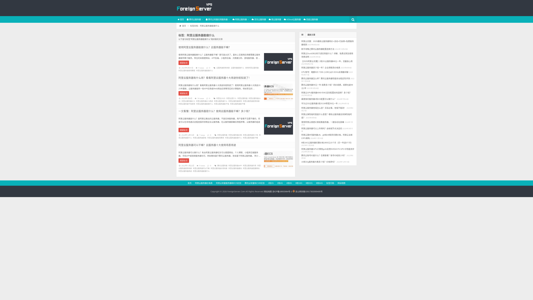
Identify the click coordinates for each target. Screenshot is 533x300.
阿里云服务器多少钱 (250, 135)
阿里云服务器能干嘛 (237, 104)
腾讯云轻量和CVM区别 (255, 183)
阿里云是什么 (231, 98)
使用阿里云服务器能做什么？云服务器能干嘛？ (204, 47)
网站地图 (341, 183)
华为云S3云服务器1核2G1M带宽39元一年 (319, 103)
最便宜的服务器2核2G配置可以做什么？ (318, 99)
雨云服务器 (276, 19)
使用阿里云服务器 (252, 68)
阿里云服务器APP (235, 166)
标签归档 (330, 183)
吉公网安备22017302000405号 (309, 191)
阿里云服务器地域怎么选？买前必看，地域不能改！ (323, 108)
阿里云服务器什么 (220, 101)
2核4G (280, 183)
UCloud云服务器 (293, 19)
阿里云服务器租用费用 (215, 138)
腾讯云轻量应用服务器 (218, 19)
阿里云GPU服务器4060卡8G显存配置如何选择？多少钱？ (326, 93)
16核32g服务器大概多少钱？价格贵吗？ (318, 162)
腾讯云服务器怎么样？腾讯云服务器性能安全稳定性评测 (325, 78)
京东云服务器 (260, 19)
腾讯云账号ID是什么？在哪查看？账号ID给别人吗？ (323, 155)
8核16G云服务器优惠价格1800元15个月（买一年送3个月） (327, 143)
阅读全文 (184, 63)
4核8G (289, 183)
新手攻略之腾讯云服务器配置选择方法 (317, 49)
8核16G (299, 183)
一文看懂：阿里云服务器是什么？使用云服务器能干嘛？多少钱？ (214, 111)
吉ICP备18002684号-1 (282, 191)
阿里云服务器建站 (235, 168)
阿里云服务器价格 (235, 135)
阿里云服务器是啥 (199, 138)
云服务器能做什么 (237, 68)
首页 (181, 19)
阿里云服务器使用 (235, 101)
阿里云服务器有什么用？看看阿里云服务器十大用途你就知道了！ (214, 78)
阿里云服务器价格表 (204, 183)
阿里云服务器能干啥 (221, 104)
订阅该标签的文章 (184, 38)
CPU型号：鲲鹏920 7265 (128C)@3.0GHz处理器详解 (324, 72)
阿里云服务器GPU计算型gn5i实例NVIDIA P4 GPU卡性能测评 (327, 149)
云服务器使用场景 (223, 68)
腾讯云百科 (194, 7)
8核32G (309, 183)
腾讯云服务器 (195, 19)
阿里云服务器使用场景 (251, 101)
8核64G (319, 183)
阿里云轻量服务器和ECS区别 (228, 183)
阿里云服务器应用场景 (219, 168)
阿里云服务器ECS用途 (204, 101)
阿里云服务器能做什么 (204, 71)
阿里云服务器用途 (185, 171)
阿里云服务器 (241, 19)
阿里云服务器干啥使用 (186, 104)
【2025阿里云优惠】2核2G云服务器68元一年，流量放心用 (327, 61)
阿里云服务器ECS (188, 101)
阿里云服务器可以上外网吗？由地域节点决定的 (321, 128)
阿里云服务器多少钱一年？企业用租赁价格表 (320, 68)
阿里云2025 (220, 98)
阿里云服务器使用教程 (186, 71)
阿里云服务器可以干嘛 (201, 168)
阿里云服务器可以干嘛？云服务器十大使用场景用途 (207, 145)
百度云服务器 (312, 19)
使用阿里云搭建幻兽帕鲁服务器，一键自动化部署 (322, 122)
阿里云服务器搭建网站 (251, 168)
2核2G (271, 183)
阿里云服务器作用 (249, 166)
